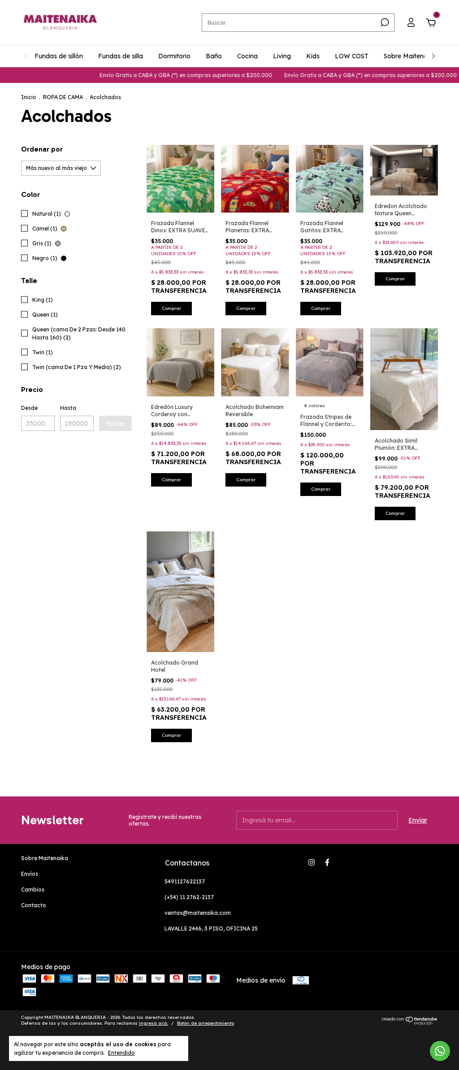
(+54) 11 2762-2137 (189, 897)
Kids (313, 56)
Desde (29, 408)
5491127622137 (185, 881)
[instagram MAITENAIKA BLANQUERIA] (311, 862)
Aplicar (115, 423)
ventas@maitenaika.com (198, 912)
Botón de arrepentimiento (205, 1023)
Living (282, 56)
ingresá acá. (153, 1023)
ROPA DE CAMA (63, 97)
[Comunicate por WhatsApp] (440, 1051)
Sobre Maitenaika (410, 56)
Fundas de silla (120, 56)
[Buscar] (384, 22)
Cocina (247, 56)
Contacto (33, 905)
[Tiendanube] (410, 1022)
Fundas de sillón (59, 56)
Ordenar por (42, 149)
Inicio (28, 97)
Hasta (68, 408)
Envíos (29, 873)
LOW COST (351, 56)
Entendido (121, 1052)
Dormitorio (174, 56)
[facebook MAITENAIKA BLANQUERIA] (327, 862)
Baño (214, 56)
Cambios (32, 889)
